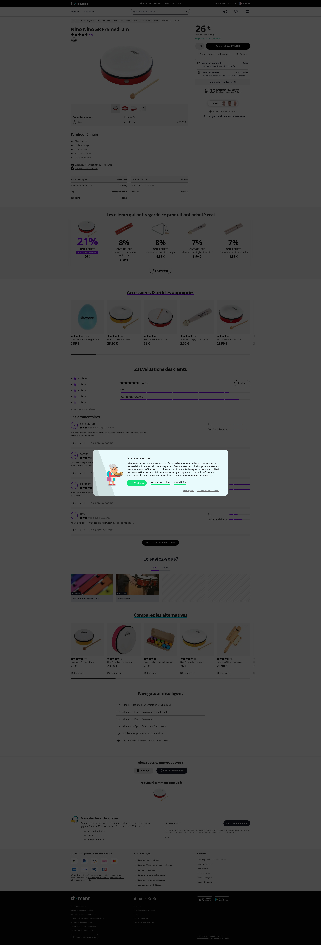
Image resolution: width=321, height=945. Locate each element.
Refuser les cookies (160, 482)
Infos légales (188, 490)
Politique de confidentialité (208, 490)
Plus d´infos (180, 482)
